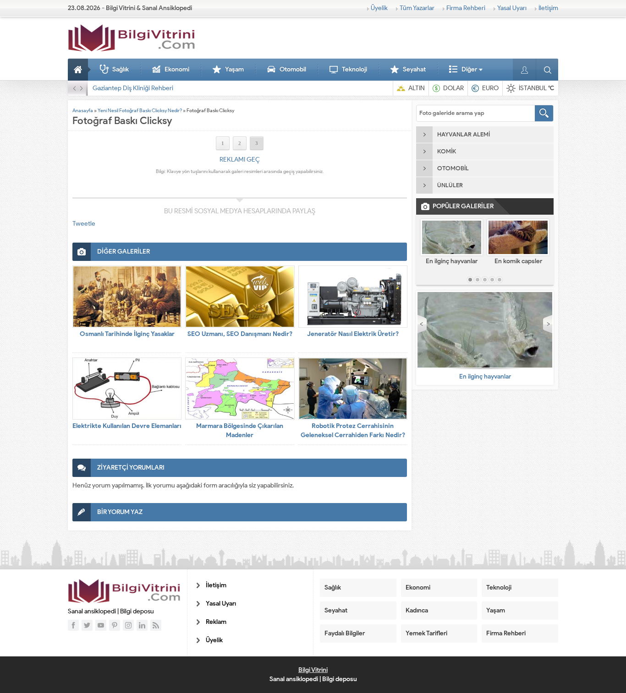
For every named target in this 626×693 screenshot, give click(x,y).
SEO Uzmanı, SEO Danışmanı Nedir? (239, 334)
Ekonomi (177, 69)
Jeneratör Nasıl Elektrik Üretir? (353, 334)
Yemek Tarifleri (426, 633)
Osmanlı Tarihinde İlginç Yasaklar (127, 334)
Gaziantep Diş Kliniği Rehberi (133, 88)
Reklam (216, 622)
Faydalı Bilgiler (344, 633)
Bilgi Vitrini (313, 670)
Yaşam (234, 69)
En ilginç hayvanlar (452, 261)
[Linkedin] (142, 625)
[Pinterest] (114, 625)
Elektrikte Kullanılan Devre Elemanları (126, 426)
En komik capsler (518, 261)
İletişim (548, 8)
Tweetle (83, 223)
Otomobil (293, 69)
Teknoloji (354, 69)
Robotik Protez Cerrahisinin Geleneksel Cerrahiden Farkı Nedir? (353, 430)
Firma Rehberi (465, 8)
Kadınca (417, 610)
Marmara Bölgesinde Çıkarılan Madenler (239, 430)
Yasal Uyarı (512, 8)
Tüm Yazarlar (417, 8)
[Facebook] (73, 625)
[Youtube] (100, 625)
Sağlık (120, 69)
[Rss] (155, 625)
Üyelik (379, 8)
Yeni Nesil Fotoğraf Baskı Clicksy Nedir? (140, 110)
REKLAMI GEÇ (240, 159)
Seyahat (414, 69)
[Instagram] (128, 625)
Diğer (469, 69)
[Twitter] (87, 625)
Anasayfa (79, 70)
